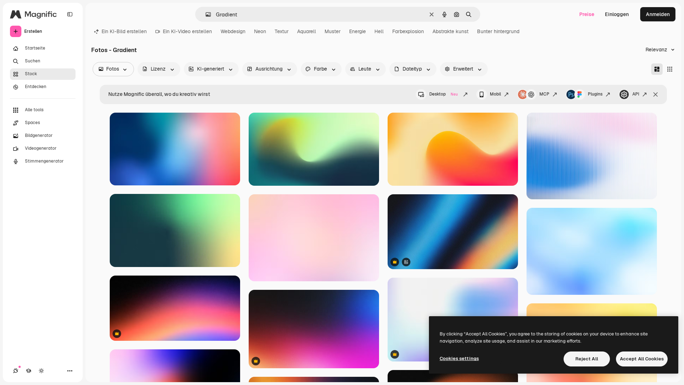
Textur (282, 31)
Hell (379, 31)
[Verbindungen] (15, 370)
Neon (260, 31)
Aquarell (306, 31)
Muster (333, 31)
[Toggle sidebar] (70, 14)
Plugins (595, 94)
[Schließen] (655, 94)
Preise (586, 14)
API (635, 94)
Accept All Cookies (642, 359)
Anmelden (658, 14)
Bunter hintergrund (498, 31)
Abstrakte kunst (450, 31)
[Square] (669, 69)
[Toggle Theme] (41, 370)
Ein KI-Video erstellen (187, 31)
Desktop (443, 94)
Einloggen (617, 14)
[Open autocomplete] (205, 14)
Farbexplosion (408, 31)
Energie (357, 31)
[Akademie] (28, 370)
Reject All (586, 359)
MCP (544, 94)
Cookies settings (459, 358)
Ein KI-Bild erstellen (124, 31)
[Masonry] (657, 69)
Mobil (495, 94)
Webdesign (233, 31)
